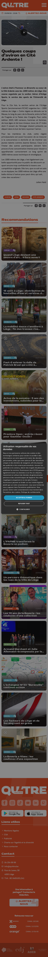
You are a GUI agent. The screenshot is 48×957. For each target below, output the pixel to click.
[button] (24, 509)
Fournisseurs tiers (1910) (29, 470)
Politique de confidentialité (30, 492)
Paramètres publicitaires (27, 487)
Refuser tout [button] (24, 503)
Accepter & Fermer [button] (24, 498)
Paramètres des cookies (11, 492)
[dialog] (24, 478)
